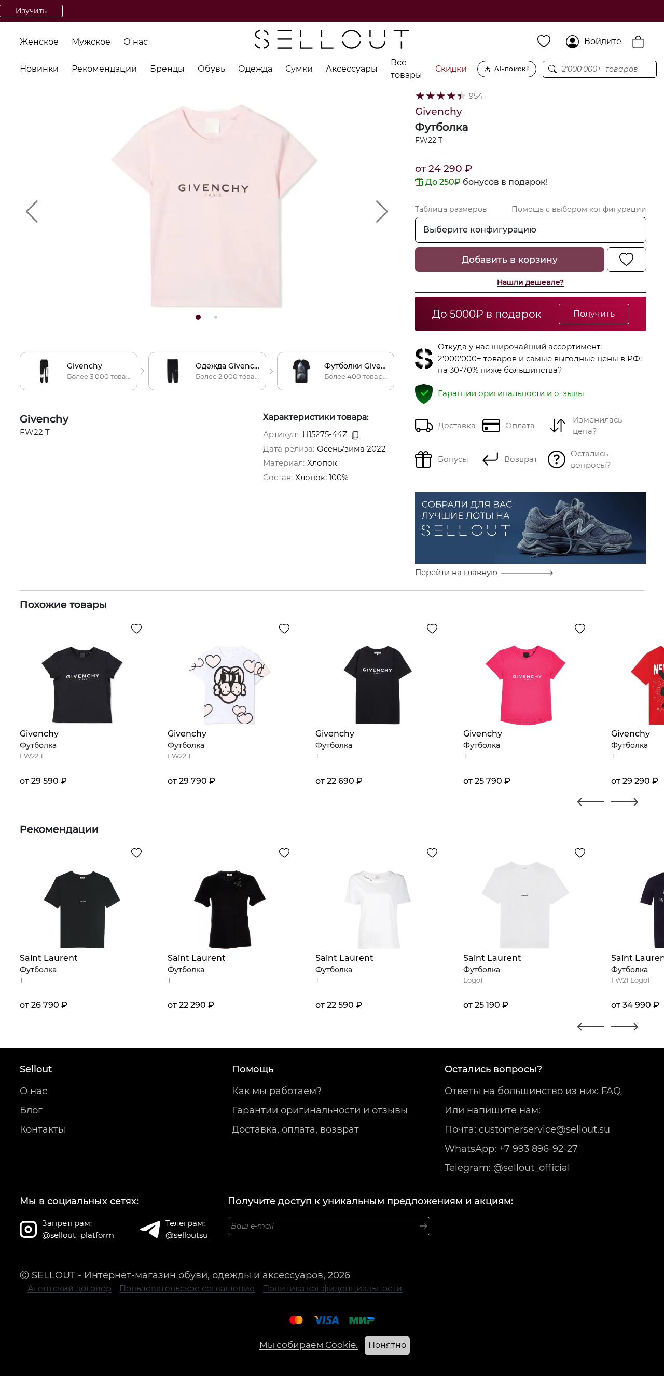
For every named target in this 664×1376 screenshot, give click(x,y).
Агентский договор (69, 1288)
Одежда (255, 69)
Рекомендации (104, 69)
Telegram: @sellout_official (507, 1168)
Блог (31, 1110)
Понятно (387, 1345)
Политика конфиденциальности (332, 1288)
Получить (594, 314)
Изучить (404, 11)
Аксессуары (352, 69)
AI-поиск (511, 69)
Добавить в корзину (510, 259)
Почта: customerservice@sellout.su (527, 1129)
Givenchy (438, 111)
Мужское (91, 42)
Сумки (299, 69)
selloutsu (191, 1235)
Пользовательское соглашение (187, 1288)
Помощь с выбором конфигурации (578, 209)
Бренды (167, 69)
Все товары (406, 69)
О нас (135, 42)
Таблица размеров (451, 209)
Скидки (451, 69)
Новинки (39, 69)
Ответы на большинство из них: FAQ (533, 1091)
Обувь (211, 69)
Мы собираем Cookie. (308, 1345)
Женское (39, 42)
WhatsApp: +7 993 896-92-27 (511, 1148)
